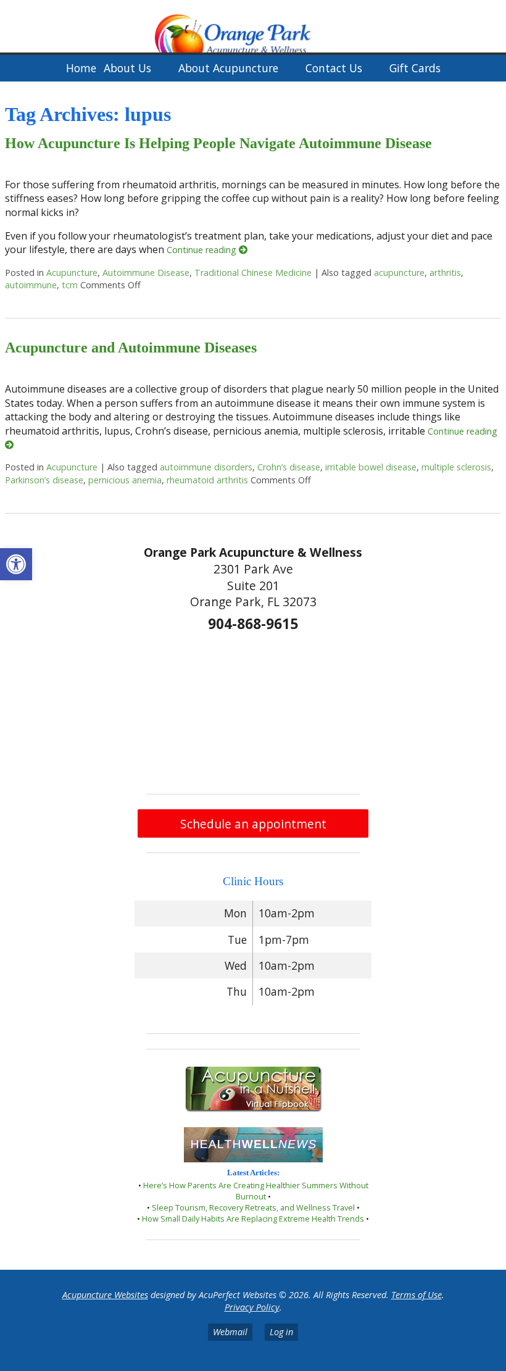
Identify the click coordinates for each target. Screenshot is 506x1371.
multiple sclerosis (456, 467)
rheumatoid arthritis (207, 480)
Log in (281, 1332)
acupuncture (399, 272)
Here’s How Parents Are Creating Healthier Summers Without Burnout (255, 1191)
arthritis (445, 272)
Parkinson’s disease (44, 480)
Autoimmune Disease (145, 272)
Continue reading (203, 250)
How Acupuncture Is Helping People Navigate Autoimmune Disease (218, 143)
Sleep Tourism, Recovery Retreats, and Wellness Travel (253, 1207)
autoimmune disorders (206, 467)
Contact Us (333, 67)
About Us (127, 67)
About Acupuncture (228, 67)
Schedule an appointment (253, 823)
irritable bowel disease (371, 467)
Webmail (230, 1332)
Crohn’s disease (288, 467)
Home (81, 67)
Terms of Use (416, 1295)
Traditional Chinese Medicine (253, 272)
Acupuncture (71, 272)
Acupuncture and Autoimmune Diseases (131, 348)
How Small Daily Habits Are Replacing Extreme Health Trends (253, 1218)
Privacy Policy (252, 1307)
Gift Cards (415, 67)
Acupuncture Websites (105, 1295)
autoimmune (31, 285)
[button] (16, 564)
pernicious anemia (125, 480)
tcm (70, 285)
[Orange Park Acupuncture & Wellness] (253, 27)
